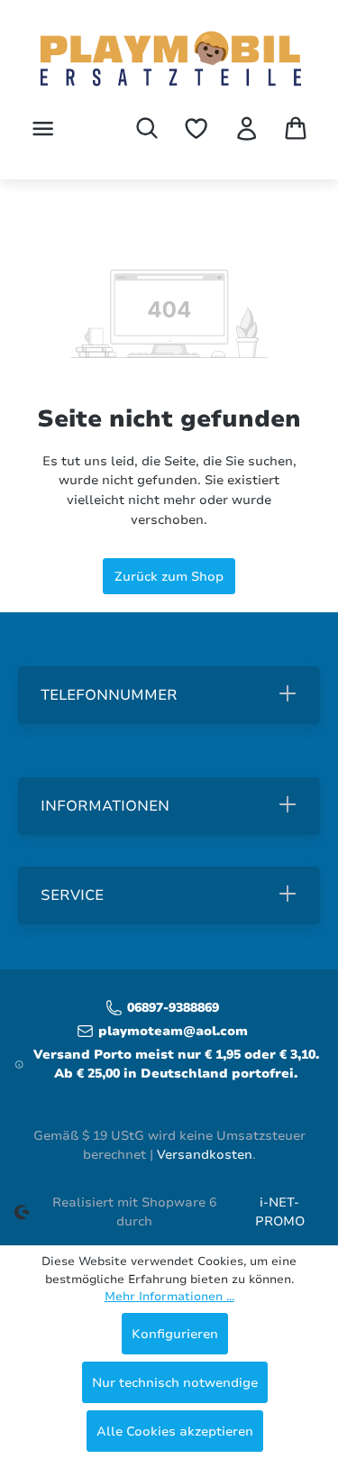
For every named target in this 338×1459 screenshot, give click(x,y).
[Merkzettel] (196, 128)
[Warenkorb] (295, 128)
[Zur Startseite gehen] (169, 60)
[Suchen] (147, 128)
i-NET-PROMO (280, 1212)
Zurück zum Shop (169, 576)
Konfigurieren (175, 1334)
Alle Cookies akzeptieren (174, 1431)
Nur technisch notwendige (175, 1382)
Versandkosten (204, 1154)
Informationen (105, 806)
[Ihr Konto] (246, 128)
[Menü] (43, 128)
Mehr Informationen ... (169, 1297)
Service (72, 895)
